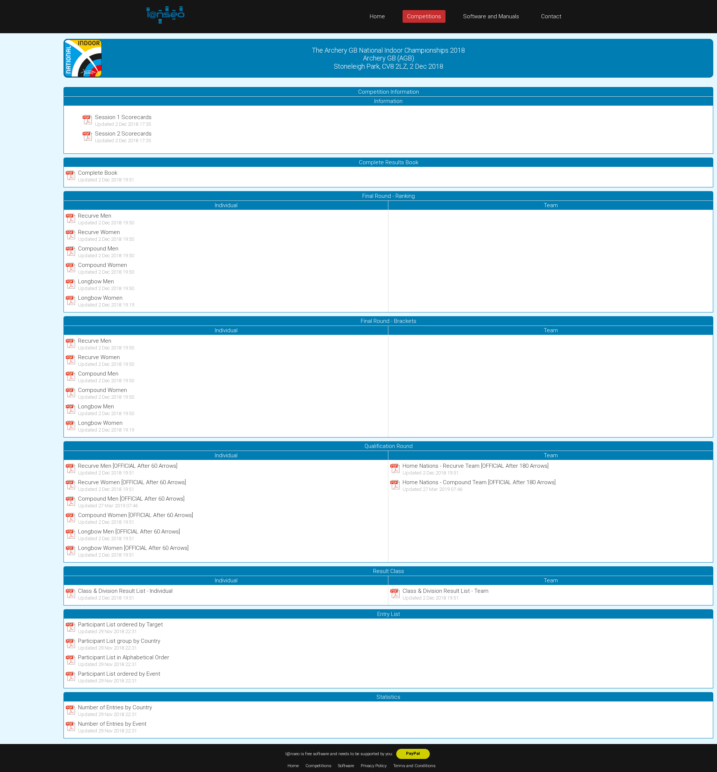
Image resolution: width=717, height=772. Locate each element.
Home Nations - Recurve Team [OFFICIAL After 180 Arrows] (476, 466)
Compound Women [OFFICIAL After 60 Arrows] (135, 515)
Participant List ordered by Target (120, 624)
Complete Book (97, 172)
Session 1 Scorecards (123, 117)
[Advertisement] (30, 145)
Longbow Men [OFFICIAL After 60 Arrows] (129, 531)
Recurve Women (99, 232)
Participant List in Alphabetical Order (123, 657)
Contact (551, 16)
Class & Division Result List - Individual (125, 591)
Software (346, 765)
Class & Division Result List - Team (445, 591)
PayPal (413, 753)
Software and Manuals (491, 16)
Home (377, 16)
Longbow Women (100, 298)
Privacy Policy (374, 765)
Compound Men (98, 248)
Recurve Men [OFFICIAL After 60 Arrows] (127, 466)
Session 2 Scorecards (123, 133)
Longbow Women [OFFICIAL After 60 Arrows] (133, 548)
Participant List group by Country (119, 641)
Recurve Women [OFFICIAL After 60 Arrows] (132, 482)
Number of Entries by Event (112, 723)
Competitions (424, 16)
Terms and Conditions (414, 765)
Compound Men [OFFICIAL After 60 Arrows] (131, 498)
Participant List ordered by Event (119, 673)
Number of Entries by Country (115, 707)
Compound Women (102, 265)
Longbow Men (96, 281)
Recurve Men (94, 215)
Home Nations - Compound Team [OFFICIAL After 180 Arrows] (479, 482)
